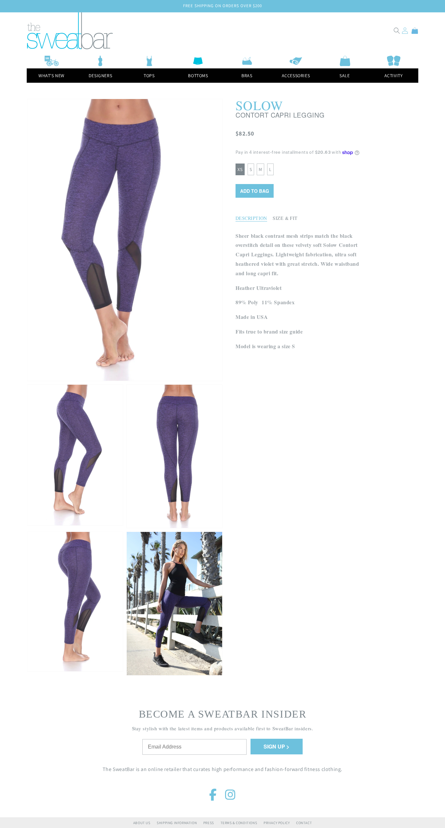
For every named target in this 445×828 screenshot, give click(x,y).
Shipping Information (177, 823)
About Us (142, 823)
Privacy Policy (277, 823)
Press (208, 823)
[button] (397, 30)
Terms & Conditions (239, 823)
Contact (304, 823)
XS (240, 169)
